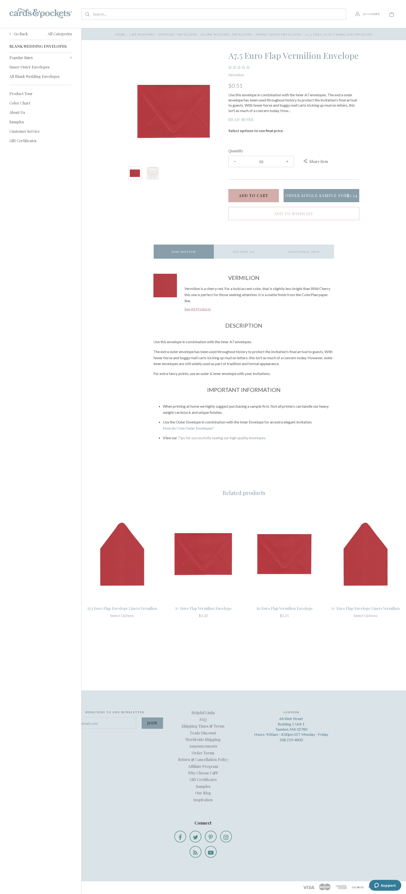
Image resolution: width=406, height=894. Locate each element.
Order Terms (203, 752)
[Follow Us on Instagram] (226, 836)
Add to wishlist (293, 213)
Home (120, 34)
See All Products (197, 309)
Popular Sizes (21, 57)
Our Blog (203, 792)
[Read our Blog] (195, 852)
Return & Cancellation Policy (203, 759)
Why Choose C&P (203, 772)
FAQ (203, 719)
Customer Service (24, 131)
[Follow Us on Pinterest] (211, 836)
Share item (318, 161)
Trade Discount (203, 732)
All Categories (60, 33)
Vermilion (236, 74)
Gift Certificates (22, 140)
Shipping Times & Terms (203, 726)
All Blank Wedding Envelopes (34, 76)
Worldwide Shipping (203, 739)
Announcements (203, 746)
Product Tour (21, 93)
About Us (17, 112)
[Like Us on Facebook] (180, 836)
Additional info (304, 252)
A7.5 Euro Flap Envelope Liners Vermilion (122, 608)
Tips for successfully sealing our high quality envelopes (221, 437)
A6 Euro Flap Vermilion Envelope (284, 608)
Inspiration (203, 799)
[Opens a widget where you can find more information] (385, 886)
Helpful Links (203, 712)
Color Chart (19, 103)
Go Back (20, 33)
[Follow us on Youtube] (211, 852)
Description (184, 252)
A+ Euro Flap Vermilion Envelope (203, 608)
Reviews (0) (244, 252)
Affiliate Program (203, 766)
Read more (241, 119)
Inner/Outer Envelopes (29, 66)
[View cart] (392, 13)
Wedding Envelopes (178, 34)
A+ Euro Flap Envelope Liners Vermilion (365, 608)
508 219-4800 (291, 739)
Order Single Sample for (321, 195)
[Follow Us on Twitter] (195, 836)
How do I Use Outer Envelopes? (188, 428)
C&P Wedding (142, 34)
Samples (16, 121)
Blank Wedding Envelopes (226, 34)
